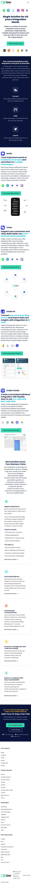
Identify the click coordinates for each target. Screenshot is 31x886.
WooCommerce (5, 779)
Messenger (4, 827)
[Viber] (21, 185)
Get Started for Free (15, 43)
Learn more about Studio (11, 430)
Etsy (2, 857)
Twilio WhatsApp (5, 812)
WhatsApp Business (6, 809)
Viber (2, 830)
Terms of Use (26, 875)
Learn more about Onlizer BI (12, 353)
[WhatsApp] (4, 10)
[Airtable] (21, 422)
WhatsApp (4, 806)
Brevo (2, 841)
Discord (3, 819)
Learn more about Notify (11, 193)
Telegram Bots (5, 817)
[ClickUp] (13, 50)
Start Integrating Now (15, 725)
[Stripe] (17, 422)
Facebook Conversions (7, 847)
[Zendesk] (26, 50)
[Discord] (17, 185)
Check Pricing (15, 730)
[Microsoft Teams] (27, 10)
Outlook (3, 792)
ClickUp (3, 782)
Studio (3, 760)
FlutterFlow (4, 849)
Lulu (2, 860)
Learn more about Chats (11, 267)
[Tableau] (12, 345)
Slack (2, 822)
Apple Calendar (5, 852)
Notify (2, 752)
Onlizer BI (3, 755)
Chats (2, 758)
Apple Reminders (5, 854)
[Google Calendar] (7, 422)
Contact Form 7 (5, 862)
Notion (3, 774)
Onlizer (3, 765)
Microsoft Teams (5, 825)
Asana (3, 798)
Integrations (4, 763)
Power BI (3, 787)
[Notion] (22, 50)
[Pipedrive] (4, 50)
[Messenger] (18, 10)
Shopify (3, 844)
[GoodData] (17, 345)
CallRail (3, 839)
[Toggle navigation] (28, 2)
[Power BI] (17, 50)
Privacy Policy (5, 882)
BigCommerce (5, 795)
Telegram (3, 814)
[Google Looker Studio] (13, 10)
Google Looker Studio (7, 790)
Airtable (3, 785)
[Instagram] (22, 10)
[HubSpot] (9, 50)
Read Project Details (10, 559)
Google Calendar (6, 777)
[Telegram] (8, 10)
